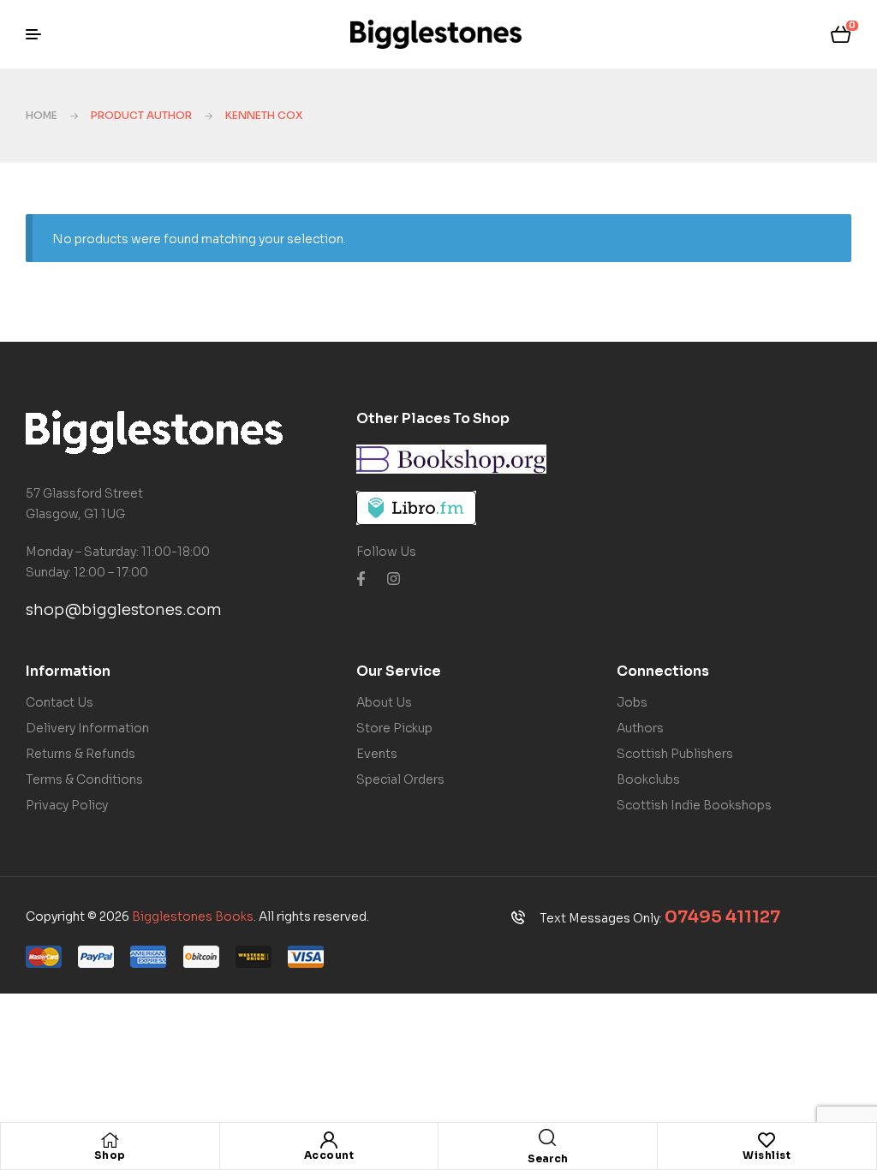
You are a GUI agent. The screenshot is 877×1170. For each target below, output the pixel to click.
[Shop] (109, 1140)
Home (41, 115)
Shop (110, 1155)
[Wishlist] (766, 1140)
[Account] (328, 1140)
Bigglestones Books (193, 916)
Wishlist (766, 1155)
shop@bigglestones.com (124, 609)
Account (329, 1155)
